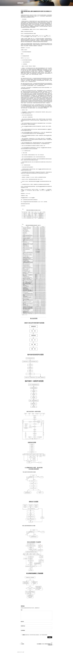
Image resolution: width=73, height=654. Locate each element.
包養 (32, 16)
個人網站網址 (23, 630)
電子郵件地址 (23, 625)
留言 (22, 609)
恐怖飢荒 (20, 3)
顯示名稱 (22, 621)
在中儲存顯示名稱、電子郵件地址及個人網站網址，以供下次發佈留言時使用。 (35, 634)
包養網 (31, 26)
